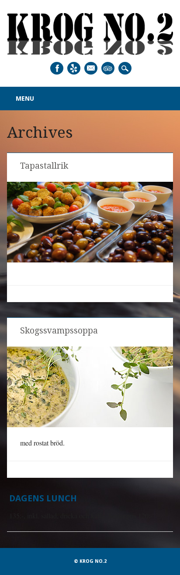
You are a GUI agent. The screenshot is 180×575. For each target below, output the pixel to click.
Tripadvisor (107, 68)
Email (90, 68)
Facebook (56, 68)
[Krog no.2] (90, 52)
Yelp (73, 68)
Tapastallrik (44, 166)
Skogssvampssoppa (59, 331)
